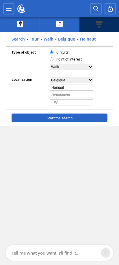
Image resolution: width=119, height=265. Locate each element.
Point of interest (69, 59)
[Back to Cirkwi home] (21, 8)
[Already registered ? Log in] (110, 8)
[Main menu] (8, 8)
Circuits (62, 52)
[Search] (96, 8)
